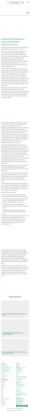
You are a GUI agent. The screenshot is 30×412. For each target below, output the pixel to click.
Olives (2, 395)
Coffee (2, 387)
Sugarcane (3, 404)
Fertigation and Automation (21, 376)
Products (18, 366)
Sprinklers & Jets (19, 370)
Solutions (3, 363)
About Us (18, 382)
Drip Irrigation (4, 364)
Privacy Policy (18, 391)
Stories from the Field (20, 400)
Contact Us (18, 397)
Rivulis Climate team (8, 165)
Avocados (3, 382)
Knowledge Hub (19, 398)
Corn (2, 390)
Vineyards (18, 364)
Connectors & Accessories (21, 378)
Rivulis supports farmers (7, 127)
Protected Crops (4, 376)
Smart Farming (19, 403)
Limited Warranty (19, 379)
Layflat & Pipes (19, 372)
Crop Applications (4, 379)
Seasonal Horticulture (5, 369)
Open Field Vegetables (5, 398)
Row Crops (3, 378)
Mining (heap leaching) (5, 372)
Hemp (2, 393)
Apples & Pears (4, 381)
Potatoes (3, 400)
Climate (2, 373)
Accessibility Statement (20, 393)
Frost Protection (4, 375)
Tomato (17, 363)
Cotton (2, 391)
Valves (17, 375)
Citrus (2, 388)
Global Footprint (19, 387)
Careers (17, 388)
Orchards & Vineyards (5, 370)
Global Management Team (21, 384)
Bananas (2, 384)
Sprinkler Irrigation (4, 366)
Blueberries (3, 385)
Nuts (2, 394)
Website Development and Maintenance (15, 410)
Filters (17, 373)
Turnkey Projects (19, 401)
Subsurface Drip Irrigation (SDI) (7, 367)
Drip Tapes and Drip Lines (21, 367)
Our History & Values (20, 385)
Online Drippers (19, 369)
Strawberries (3, 401)
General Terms (19, 381)
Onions (2, 397)
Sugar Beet (3, 403)
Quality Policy (18, 390)
